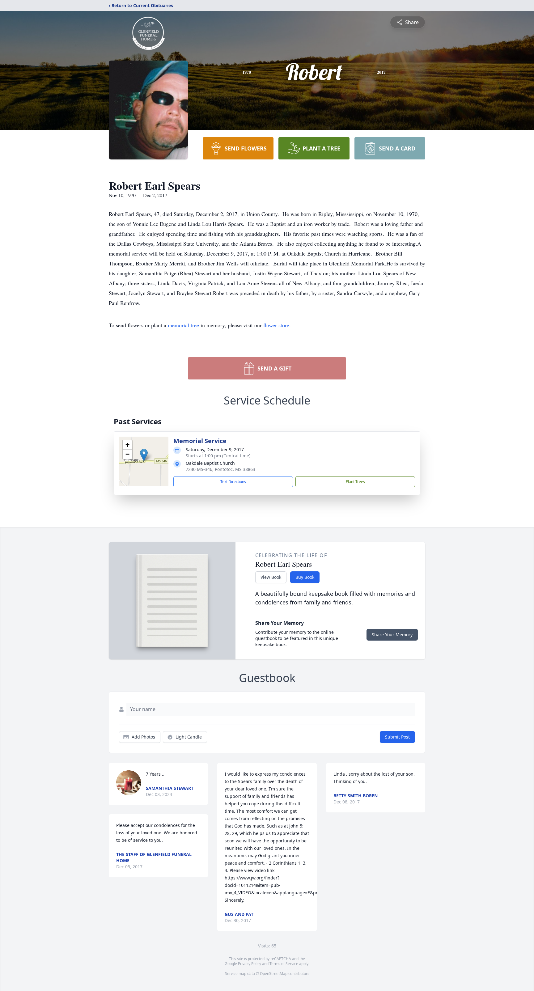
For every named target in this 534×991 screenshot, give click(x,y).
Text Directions (233, 481)
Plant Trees (355, 481)
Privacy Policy (249, 963)
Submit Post (397, 737)
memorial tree (183, 325)
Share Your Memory (392, 634)
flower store (276, 325)
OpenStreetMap (273, 973)
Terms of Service (283, 963)
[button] (144, 455)
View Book (271, 577)
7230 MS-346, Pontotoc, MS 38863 (220, 469)
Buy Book (304, 577)
